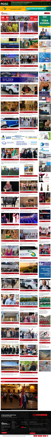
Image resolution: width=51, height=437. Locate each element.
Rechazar (40, 435)
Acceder (45, 355)
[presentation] (2, 397)
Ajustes (44, 435)
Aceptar (35, 435)
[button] (17, 13)
